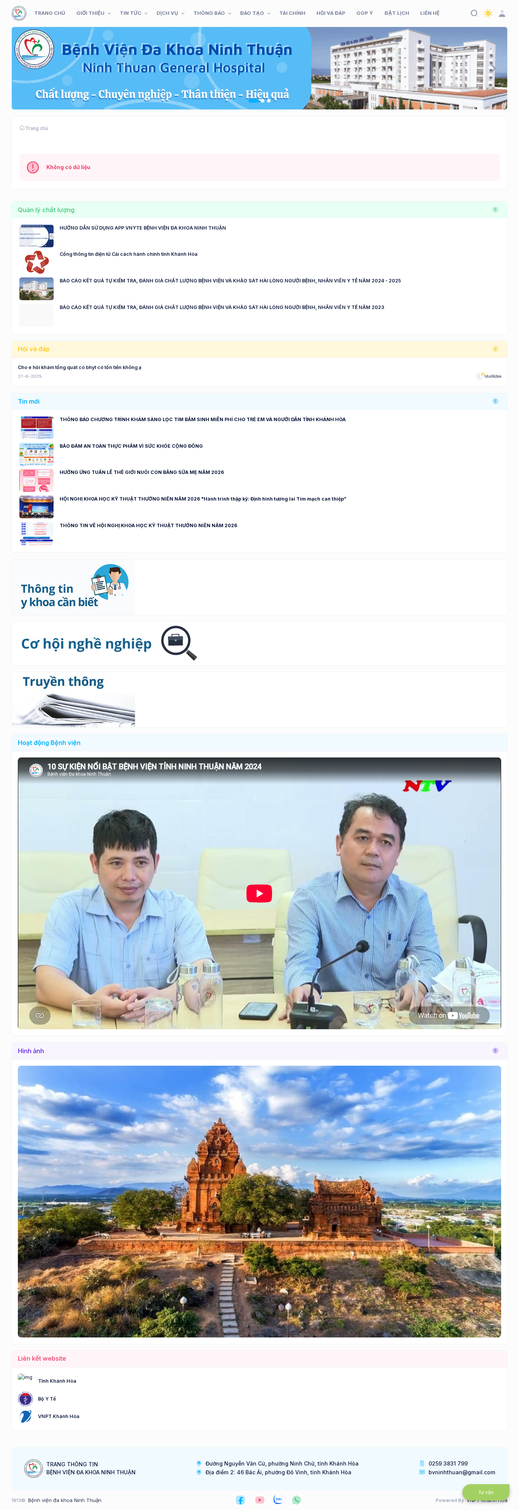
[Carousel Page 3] (269, 101)
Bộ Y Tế (47, 1399)
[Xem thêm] (495, 209)
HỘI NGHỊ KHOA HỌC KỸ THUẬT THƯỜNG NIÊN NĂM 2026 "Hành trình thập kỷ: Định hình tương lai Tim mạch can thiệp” (203, 499)
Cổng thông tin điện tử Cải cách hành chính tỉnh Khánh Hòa (129, 254)
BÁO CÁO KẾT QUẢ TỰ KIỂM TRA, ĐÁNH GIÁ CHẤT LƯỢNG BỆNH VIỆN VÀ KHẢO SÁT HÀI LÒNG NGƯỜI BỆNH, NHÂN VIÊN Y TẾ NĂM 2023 (222, 307)
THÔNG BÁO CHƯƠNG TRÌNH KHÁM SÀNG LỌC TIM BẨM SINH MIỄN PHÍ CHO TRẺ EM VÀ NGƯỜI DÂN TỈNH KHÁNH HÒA (203, 419)
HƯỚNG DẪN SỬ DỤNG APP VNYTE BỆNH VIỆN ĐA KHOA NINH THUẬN (143, 228)
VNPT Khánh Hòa (58, 1416)
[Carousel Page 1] (250, 101)
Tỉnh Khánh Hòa (57, 1381)
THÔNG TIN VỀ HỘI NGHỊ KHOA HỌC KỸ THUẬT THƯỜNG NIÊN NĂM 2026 (148, 525)
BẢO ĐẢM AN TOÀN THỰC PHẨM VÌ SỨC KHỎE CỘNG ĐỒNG (131, 446)
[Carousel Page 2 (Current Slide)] (259, 101)
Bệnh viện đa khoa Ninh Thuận (64, 1500)
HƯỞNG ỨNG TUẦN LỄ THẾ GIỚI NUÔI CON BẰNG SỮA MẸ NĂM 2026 (142, 472)
